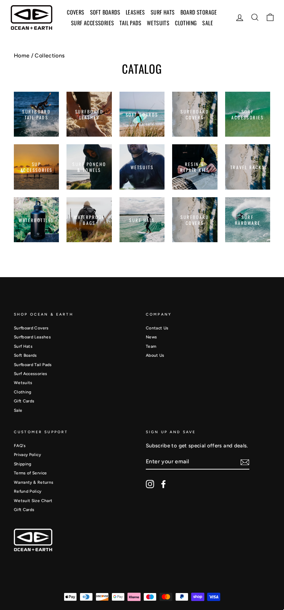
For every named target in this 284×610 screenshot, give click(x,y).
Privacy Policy (27, 454)
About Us (155, 355)
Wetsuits (23, 382)
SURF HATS (163, 12)
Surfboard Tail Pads (33, 364)
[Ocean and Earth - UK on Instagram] (150, 484)
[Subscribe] (244, 462)
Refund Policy (28, 491)
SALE (207, 23)
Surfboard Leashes (32, 337)
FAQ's (20, 445)
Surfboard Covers (31, 328)
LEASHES (135, 12)
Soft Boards (25, 355)
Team (151, 346)
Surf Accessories (30, 373)
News (151, 337)
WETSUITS (158, 23)
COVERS (75, 12)
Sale (18, 410)
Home (21, 55)
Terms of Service (30, 473)
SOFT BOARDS (105, 12)
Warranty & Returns (33, 482)
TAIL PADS (130, 23)
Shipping (23, 464)
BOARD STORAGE (198, 12)
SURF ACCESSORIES (92, 23)
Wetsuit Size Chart (33, 500)
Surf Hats (23, 346)
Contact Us (157, 328)
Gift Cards (24, 401)
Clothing (186, 23)
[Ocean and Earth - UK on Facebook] (163, 484)
